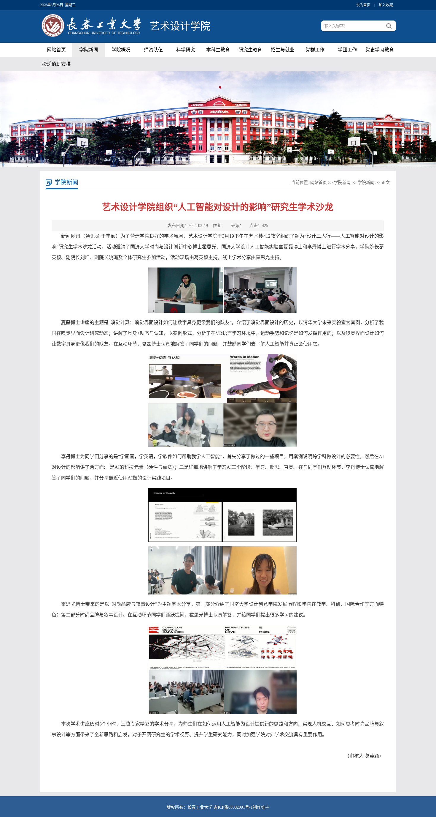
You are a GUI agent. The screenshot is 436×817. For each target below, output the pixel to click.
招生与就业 (283, 49)
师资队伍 (153, 49)
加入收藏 (386, 5)
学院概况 (121, 49)
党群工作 (314, 49)
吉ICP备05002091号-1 (233, 807)
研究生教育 (250, 49)
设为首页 (363, 5)
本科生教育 (218, 49)
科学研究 (185, 49)
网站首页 (56, 49)
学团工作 (347, 49)
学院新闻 (88, 49)
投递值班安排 (56, 64)
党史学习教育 (379, 49)
